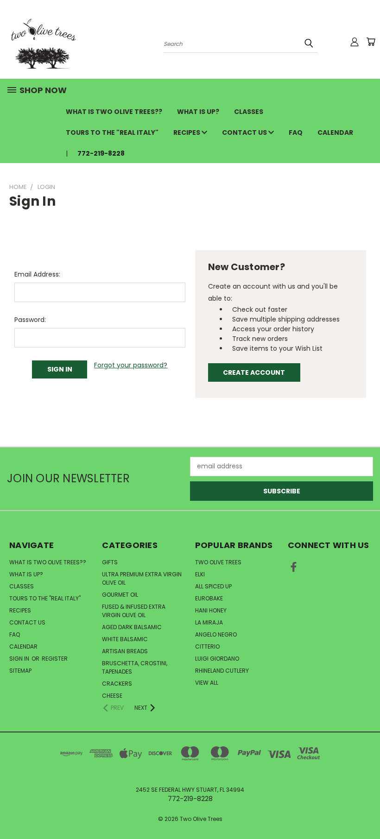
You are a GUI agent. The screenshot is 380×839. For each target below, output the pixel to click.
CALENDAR (335, 132)
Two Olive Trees (218, 562)
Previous (366, 810)
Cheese (112, 696)
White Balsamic (125, 639)
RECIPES (187, 132)
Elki (200, 574)
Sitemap (20, 671)
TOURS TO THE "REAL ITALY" (112, 132)
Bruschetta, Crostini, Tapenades (134, 667)
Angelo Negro (216, 634)
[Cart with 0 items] (370, 41)
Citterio (207, 646)
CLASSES (248, 111)
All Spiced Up (213, 586)
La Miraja (209, 622)
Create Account (254, 372)
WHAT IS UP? (198, 111)
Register (55, 658)
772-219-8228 (101, 153)
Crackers (117, 684)
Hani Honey (211, 610)
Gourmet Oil (120, 595)
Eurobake (209, 598)
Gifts (110, 562)
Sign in (20, 658)
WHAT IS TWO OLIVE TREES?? (114, 111)
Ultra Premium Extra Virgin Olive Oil (142, 578)
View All (206, 683)
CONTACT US (245, 132)
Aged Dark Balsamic (132, 627)
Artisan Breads (125, 651)
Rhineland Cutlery (222, 671)
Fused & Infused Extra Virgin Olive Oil (133, 611)
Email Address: (37, 274)
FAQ (296, 132)
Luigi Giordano (217, 658)
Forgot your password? (130, 365)
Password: (30, 319)
